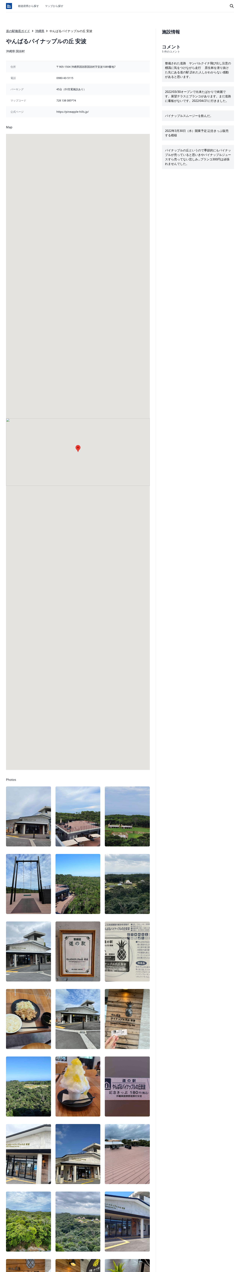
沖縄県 (39, 31)
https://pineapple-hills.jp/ (72, 111)
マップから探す (54, 6)
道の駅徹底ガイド (18, 31)
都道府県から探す (28, 6)
